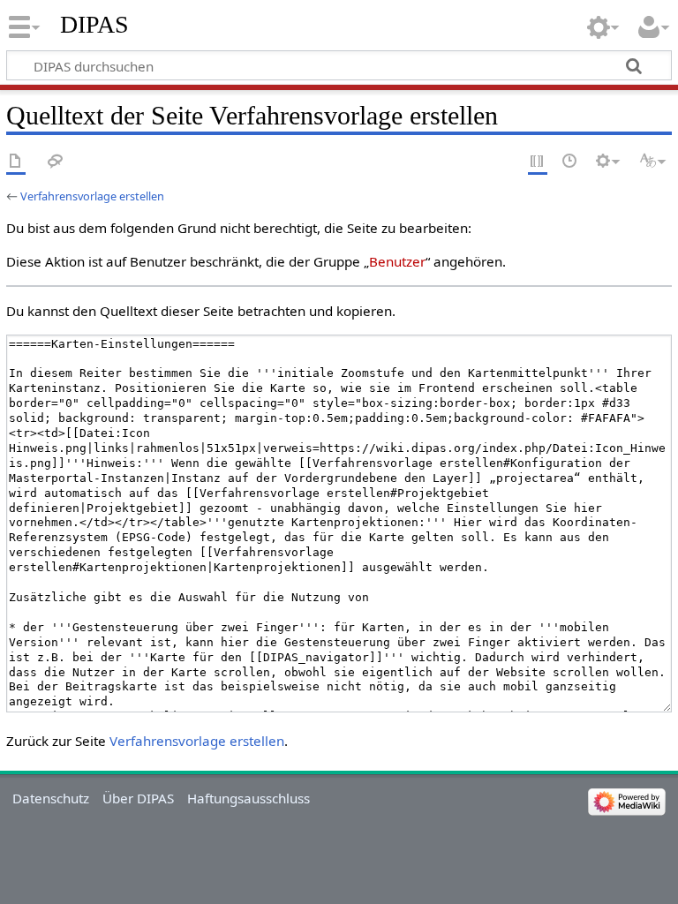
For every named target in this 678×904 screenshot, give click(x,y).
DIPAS (94, 24)
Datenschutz (50, 798)
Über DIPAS (138, 798)
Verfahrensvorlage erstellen (92, 196)
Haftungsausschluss (248, 798)
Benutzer (397, 261)
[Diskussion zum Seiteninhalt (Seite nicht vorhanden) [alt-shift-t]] (55, 162)
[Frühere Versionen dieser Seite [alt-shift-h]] (570, 162)
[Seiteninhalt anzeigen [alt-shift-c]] (16, 162)
